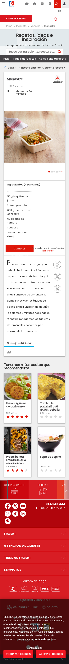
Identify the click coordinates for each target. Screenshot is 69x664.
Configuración (34, 648)
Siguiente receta (52, 67)
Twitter (58, 276)
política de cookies (45, 639)
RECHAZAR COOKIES (18, 654)
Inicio (6, 59)
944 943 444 (55, 504)
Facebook (58, 264)
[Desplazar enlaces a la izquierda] (4, 489)
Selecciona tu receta (52, 59)
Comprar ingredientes (20, 249)
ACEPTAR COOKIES (51, 654)
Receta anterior (31, 67)
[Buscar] (59, 52)
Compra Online (15, 18)
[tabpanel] (34, 353)
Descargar (57, 82)
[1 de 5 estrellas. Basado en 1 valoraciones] (55, 171)
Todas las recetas (24, 59)
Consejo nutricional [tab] (19, 343)
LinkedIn (58, 288)
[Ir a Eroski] (57, 4)
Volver (12, 67)
